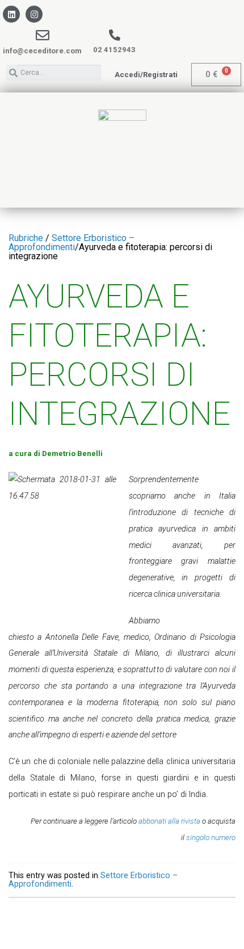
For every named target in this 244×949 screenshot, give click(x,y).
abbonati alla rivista (169, 821)
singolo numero (210, 837)
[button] (146, 74)
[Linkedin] (11, 14)
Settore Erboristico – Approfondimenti (71, 242)
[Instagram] (34, 14)
